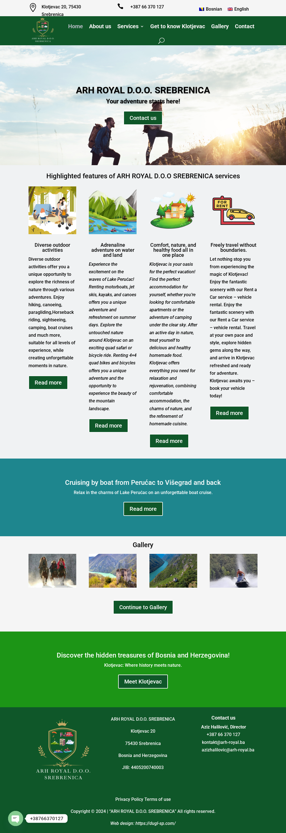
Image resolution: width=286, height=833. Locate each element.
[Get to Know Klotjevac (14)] (52, 586)
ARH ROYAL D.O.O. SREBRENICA (143, 101)
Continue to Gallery (143, 607)
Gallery (220, 26)
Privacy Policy (129, 799)
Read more (48, 382)
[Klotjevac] (173, 586)
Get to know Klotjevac (177, 26)
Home (75, 26)
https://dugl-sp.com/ (155, 823)
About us (100, 26)
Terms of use (157, 799)
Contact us (143, 129)
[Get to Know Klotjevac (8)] (234, 586)
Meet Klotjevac (143, 681)
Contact (244, 26)
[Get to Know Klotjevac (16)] (113, 586)
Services (128, 26)
